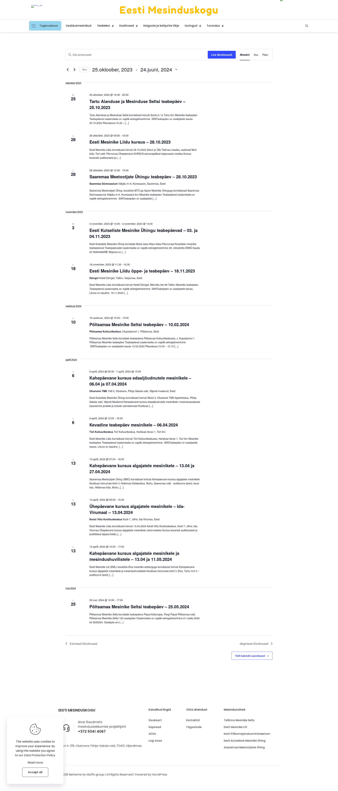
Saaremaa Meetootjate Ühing (244, 747)
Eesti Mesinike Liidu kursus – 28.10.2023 (130, 142)
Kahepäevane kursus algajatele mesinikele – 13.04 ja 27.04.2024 (141, 468)
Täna (84, 69)
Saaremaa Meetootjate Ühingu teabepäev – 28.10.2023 (143, 177)
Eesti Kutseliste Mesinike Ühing (244, 740)
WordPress (159, 774)
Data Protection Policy (39, 755)
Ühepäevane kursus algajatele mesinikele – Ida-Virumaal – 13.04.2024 (136, 509)
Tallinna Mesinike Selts (239, 720)
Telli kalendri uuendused (250, 655)
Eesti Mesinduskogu (169, 10)
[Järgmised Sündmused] (74, 69)
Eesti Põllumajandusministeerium (247, 734)
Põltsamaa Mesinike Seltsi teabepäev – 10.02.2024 (139, 324)
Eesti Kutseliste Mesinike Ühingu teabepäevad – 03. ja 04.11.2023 (143, 233)
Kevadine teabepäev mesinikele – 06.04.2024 (133, 425)
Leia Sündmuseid (221, 54)
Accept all (35, 772)
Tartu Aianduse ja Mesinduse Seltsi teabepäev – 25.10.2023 (137, 104)
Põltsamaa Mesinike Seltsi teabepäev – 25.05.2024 (139, 607)
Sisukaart (155, 720)
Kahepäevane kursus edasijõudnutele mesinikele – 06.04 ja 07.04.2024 (140, 381)
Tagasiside (194, 727)
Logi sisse (155, 740)
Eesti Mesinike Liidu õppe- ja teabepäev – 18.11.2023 (142, 271)
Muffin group (95, 774)
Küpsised (155, 727)
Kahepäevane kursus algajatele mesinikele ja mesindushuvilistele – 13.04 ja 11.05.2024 (134, 556)
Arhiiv (152, 734)
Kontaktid (193, 720)
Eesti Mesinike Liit (235, 727)
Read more (35, 762)
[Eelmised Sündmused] (67, 69)
